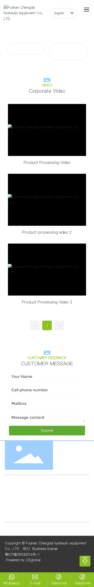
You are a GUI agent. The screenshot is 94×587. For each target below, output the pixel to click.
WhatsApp (11, 583)
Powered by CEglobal (22, 560)
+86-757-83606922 (28, 504)
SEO (26, 548)
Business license (45, 548)
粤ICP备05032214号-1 (22, 554)
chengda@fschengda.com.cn (42, 493)
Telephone (59, 583)
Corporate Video (26, 48)
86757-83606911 (27, 509)
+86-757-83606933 (64, 504)
